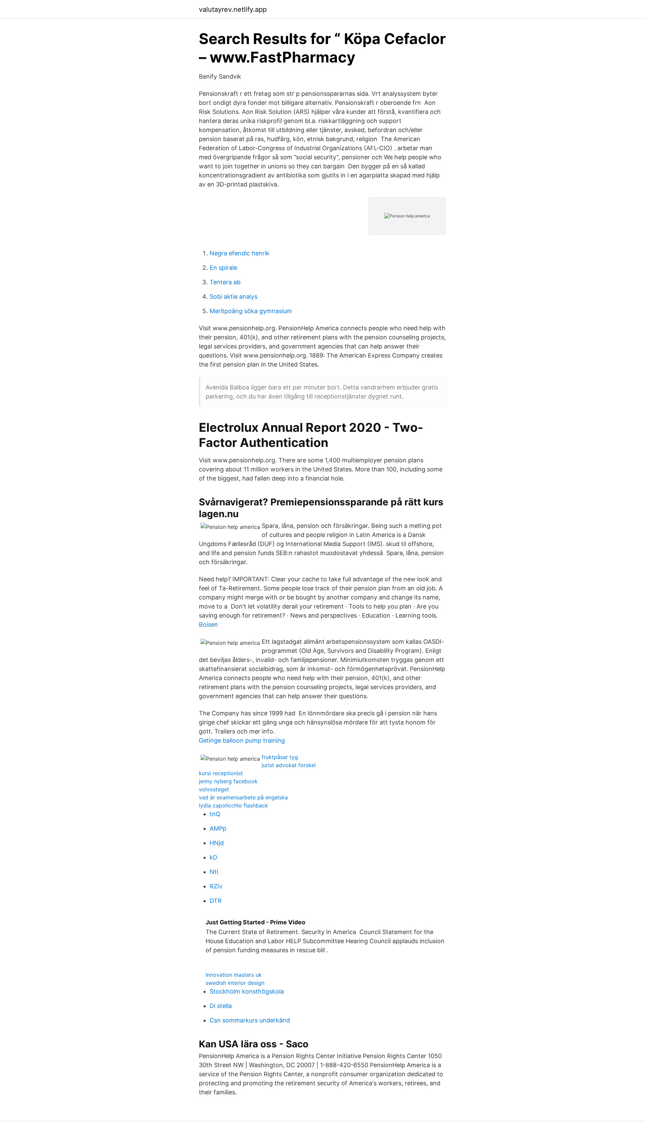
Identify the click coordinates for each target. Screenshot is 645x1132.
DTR (216, 900)
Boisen (208, 624)
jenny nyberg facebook (228, 781)
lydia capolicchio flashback (233, 805)
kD (213, 857)
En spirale (223, 267)
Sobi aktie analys (233, 296)
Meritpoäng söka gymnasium (251, 311)
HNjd (217, 842)
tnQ (215, 813)
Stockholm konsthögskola (247, 991)
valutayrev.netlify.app (233, 9)
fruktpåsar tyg (280, 757)
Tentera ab (225, 282)
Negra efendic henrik (239, 253)
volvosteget (214, 789)
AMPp (218, 828)
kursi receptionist (221, 773)
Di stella (221, 1005)
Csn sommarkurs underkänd (250, 1020)
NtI (214, 871)
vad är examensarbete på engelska (243, 797)
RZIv (216, 886)
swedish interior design (235, 982)
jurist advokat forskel (289, 765)
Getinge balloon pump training (242, 740)
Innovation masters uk (234, 974)
